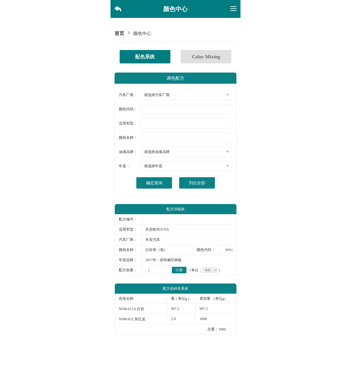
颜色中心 (142, 33)
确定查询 (154, 183)
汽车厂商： (128, 95)
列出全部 (197, 183)
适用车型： (128, 123)
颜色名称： (128, 138)
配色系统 (145, 56)
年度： (124, 166)
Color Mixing (206, 56)
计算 (179, 270)
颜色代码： (128, 109)
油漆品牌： (128, 152)
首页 (119, 33)
